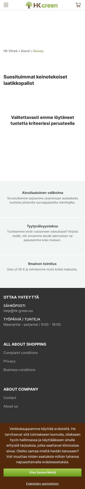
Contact (9, 398)
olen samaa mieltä (42, 472)
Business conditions (19, 370)
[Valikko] (6, 5)
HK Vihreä (29, 3)
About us (10, 406)
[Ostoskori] (78, 5)
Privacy (9, 361)
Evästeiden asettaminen (42, 483)
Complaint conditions (20, 353)
